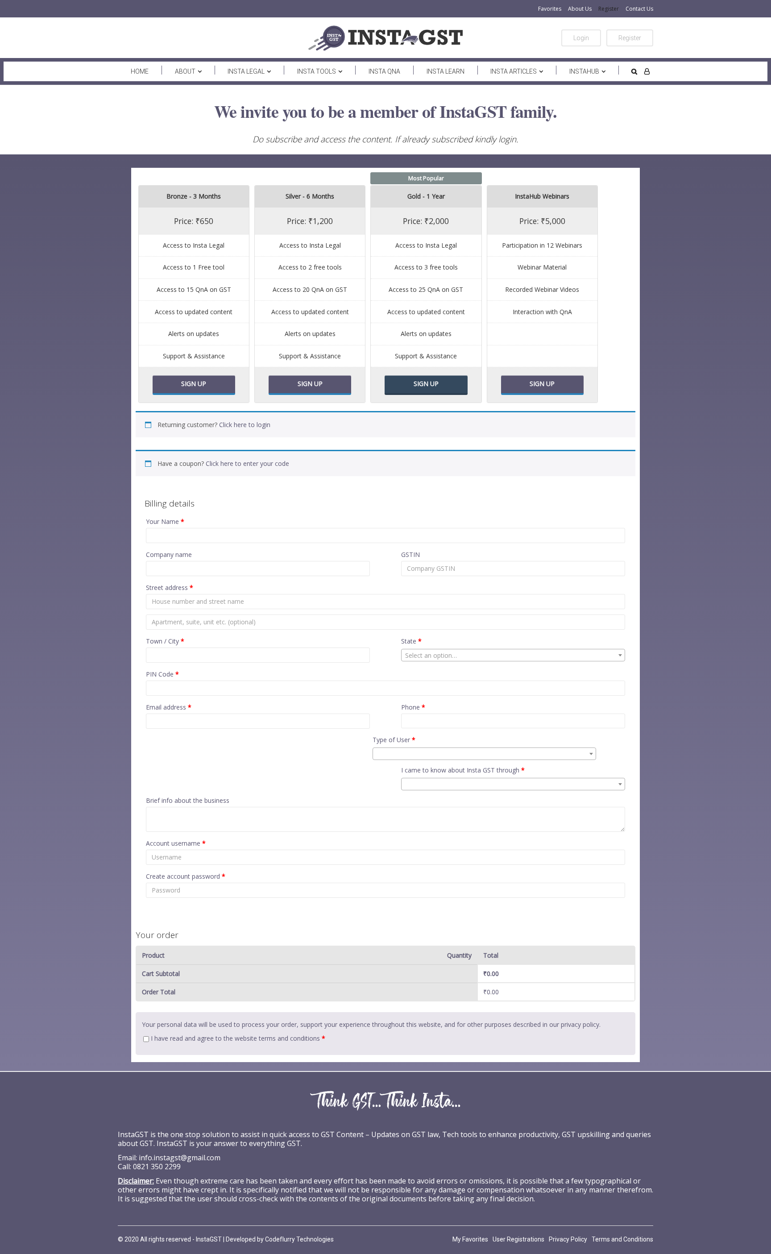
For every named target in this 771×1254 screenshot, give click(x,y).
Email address (168, 707)
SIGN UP (193, 383)
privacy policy (580, 1024)
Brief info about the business (187, 800)
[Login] (647, 71)
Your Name (165, 521)
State (411, 641)
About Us (580, 8)
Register (608, 8)
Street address (169, 587)
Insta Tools (316, 71)
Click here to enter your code (247, 463)
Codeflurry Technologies (299, 1239)
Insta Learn (445, 71)
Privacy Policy (568, 1239)
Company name (169, 554)
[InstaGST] (385, 38)
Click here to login (244, 424)
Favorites (549, 8)
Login (581, 38)
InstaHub (584, 71)
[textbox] (513, 655)
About (185, 71)
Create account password (185, 876)
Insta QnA (384, 71)
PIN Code (162, 674)
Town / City (165, 641)
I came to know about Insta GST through (463, 770)
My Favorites (470, 1239)
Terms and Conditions (622, 1239)
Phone (413, 707)
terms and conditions (289, 1038)
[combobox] (513, 655)
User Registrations (518, 1239)
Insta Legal (246, 71)
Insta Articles (513, 71)
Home (140, 71)
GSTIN (410, 554)
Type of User (394, 739)
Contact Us (639, 8)
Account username (176, 843)
